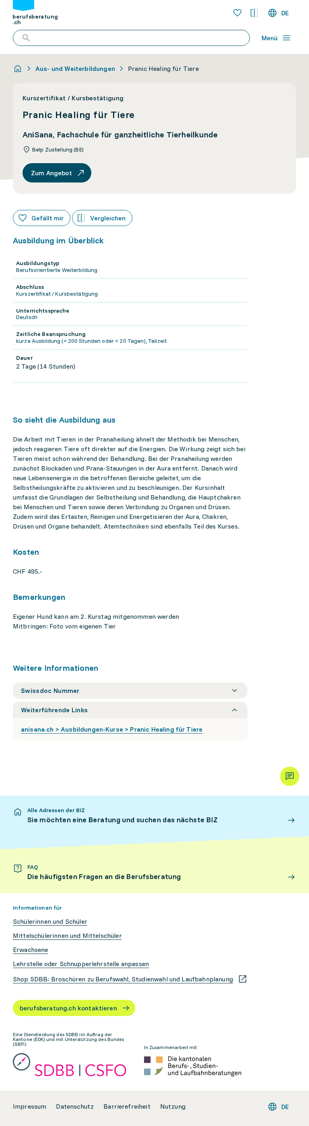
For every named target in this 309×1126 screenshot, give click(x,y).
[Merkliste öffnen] (237, 13)
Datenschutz (75, 1106)
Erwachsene (30, 950)
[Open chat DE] (289, 776)
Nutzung (172, 1106)
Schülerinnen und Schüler (50, 921)
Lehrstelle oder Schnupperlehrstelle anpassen (81, 964)
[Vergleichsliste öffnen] (254, 13)
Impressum (29, 1106)
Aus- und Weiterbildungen (75, 68)
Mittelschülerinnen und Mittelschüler (67, 935)
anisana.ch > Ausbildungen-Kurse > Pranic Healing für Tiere (111, 729)
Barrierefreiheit (126, 1106)
